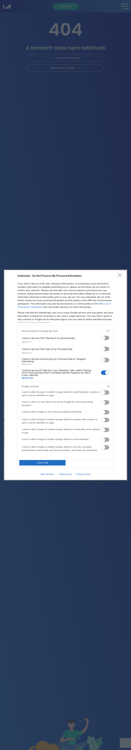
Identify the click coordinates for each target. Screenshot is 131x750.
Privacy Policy (84, 474)
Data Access (65, 474)
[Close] (121, 276)
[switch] (105, 338)
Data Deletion (47, 474)
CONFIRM (42, 463)
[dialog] (65, 375)
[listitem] (65, 331)
